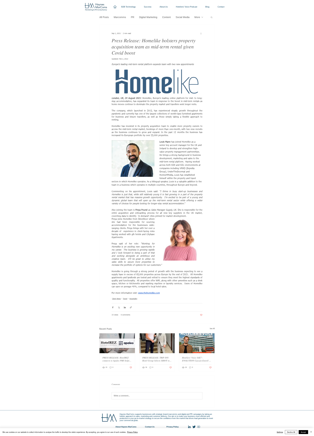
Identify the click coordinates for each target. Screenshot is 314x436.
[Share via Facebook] (113, 307)
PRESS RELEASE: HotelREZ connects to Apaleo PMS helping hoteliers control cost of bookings (116, 359)
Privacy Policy (132, 432)
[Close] (311, 432)
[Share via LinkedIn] (125, 307)
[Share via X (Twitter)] (119, 307)
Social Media (183, 17)
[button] (211, 17)
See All (212, 329)
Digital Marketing (148, 17)
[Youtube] (198, 426)
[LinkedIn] (189, 426)
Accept (303, 432)
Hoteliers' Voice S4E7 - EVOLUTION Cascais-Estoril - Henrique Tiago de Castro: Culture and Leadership (196, 359)
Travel (125, 299)
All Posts (104, 17)
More (197, 17)
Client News (116, 299)
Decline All (291, 432)
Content (166, 17)
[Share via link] (131, 307)
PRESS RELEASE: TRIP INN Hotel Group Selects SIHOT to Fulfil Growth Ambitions (156, 359)
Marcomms (120, 17)
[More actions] (200, 33)
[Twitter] (194, 426)
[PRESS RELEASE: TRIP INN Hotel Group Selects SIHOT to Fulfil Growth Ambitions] (157, 343)
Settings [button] (280, 432)
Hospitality (133, 299)
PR (132, 17)
